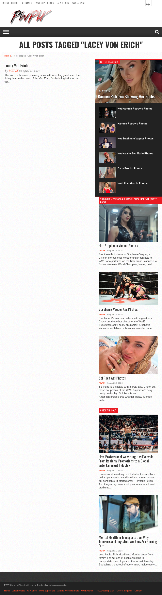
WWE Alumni (78, 3)
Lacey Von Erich (16, 65)
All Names (27, 3)
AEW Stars (63, 3)
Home (7, 55)
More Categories (125, 590)
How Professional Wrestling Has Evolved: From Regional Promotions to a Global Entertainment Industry (126, 461)
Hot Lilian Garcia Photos (133, 183)
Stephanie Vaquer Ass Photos (118, 309)
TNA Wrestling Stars (105, 590)
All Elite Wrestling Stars (68, 590)
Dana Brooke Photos (130, 168)
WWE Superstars (45, 3)
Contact (138, 590)
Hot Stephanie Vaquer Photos (136, 138)
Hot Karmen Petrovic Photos (135, 108)
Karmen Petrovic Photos (132, 123)
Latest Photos (10, 3)
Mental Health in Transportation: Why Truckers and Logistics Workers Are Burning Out (128, 541)
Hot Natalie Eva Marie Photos (135, 153)
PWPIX (13, 71)
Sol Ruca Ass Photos (112, 378)
